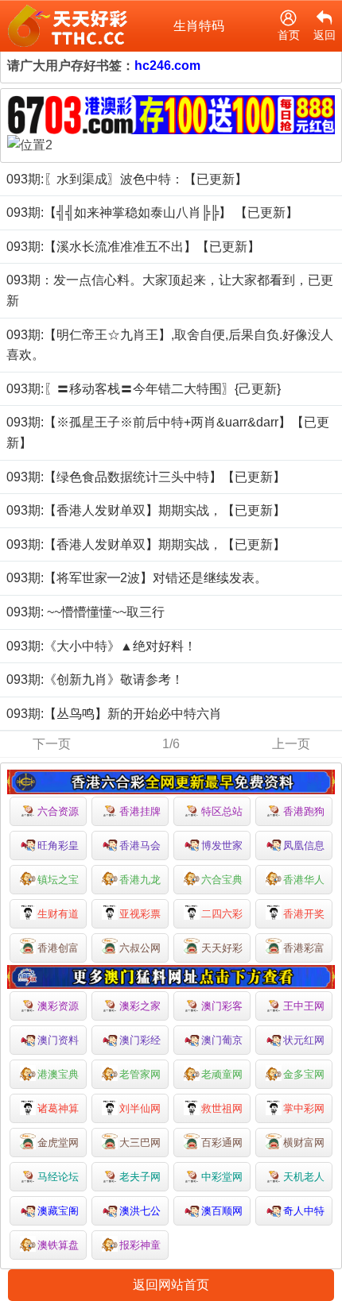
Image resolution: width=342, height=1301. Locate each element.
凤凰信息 (304, 845)
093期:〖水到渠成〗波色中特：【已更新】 (126, 179)
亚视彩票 (140, 914)
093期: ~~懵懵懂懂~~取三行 (85, 612)
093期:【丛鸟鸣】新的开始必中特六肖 (114, 713)
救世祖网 (222, 1108)
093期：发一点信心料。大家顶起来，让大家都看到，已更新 (169, 290)
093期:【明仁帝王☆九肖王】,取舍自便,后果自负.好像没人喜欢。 (169, 345)
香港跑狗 (304, 811)
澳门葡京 (222, 1040)
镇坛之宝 (58, 880)
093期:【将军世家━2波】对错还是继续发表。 (136, 578)
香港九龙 (140, 880)
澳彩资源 (58, 1006)
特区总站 (222, 811)
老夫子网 (140, 1177)
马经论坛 (58, 1177)
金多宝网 (304, 1074)
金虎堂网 (58, 1143)
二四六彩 (222, 914)
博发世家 (222, 845)
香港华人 (304, 880)
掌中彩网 (304, 1108)
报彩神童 (140, 1245)
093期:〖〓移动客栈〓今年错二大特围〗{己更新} (143, 389)
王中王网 (304, 1006)
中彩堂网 (222, 1177)
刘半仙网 (140, 1108)
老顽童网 (222, 1074)
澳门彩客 (222, 1006)
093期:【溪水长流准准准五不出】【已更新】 (133, 246)
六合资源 (58, 811)
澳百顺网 (222, 1211)
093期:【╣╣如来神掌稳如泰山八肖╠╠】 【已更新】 (152, 212)
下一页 (52, 744)
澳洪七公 (140, 1211)
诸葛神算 (58, 1108)
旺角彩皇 (58, 845)
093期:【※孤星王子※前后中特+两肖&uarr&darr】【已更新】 (167, 432)
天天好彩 (222, 948)
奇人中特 (304, 1211)
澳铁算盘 (58, 1245)
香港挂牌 (140, 811)
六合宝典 (222, 880)
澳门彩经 (140, 1040)
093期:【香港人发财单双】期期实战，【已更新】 (146, 510)
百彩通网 (222, 1143)
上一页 (291, 744)
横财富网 (304, 1143)
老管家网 (140, 1074)
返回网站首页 (171, 1284)
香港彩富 (304, 948)
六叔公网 (140, 948)
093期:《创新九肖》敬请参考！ (95, 679)
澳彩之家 (140, 1006)
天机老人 (304, 1177)
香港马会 (140, 845)
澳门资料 (58, 1040)
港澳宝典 (58, 1074)
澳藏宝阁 (58, 1211)
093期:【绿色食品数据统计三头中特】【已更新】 (146, 477)
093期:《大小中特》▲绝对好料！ (101, 646)
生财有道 (58, 914)
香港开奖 (304, 914)
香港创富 (58, 948)
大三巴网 (140, 1143)
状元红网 (304, 1040)
